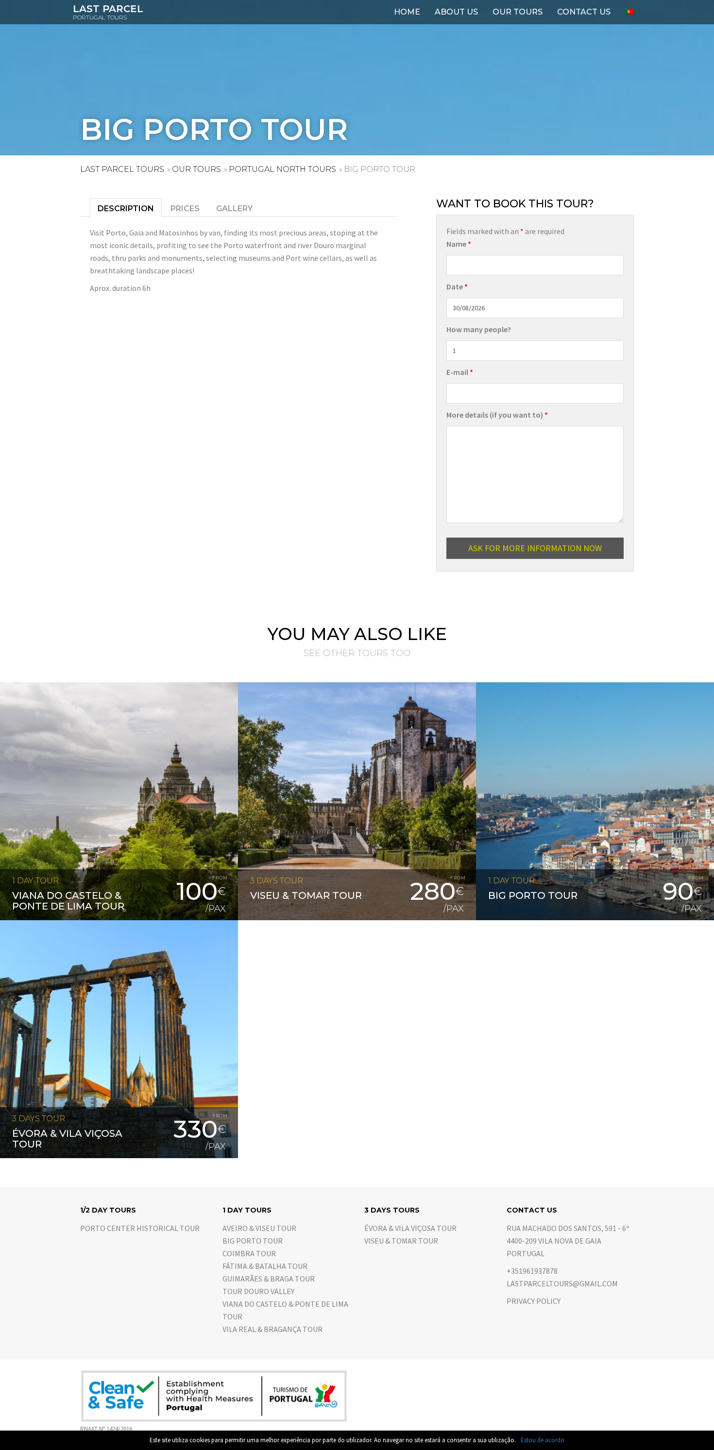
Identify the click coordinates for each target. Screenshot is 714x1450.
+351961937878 (532, 1271)
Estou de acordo (542, 1440)
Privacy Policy (534, 1301)
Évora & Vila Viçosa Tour (410, 1228)
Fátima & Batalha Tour (264, 1266)
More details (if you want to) (497, 415)
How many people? (478, 329)
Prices (185, 208)
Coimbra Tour (249, 1253)
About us (456, 12)
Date (457, 286)
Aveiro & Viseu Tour (259, 1228)
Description (126, 208)
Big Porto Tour (252, 1241)
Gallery (234, 208)
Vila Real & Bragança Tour (272, 1329)
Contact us (584, 12)
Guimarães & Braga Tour (268, 1278)
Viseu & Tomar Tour (401, 1241)
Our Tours (518, 12)
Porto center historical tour (140, 1228)
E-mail (459, 372)
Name (458, 244)
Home (407, 12)
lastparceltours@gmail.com (562, 1283)
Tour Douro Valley (258, 1291)
